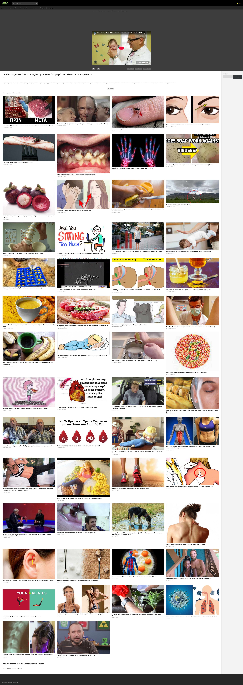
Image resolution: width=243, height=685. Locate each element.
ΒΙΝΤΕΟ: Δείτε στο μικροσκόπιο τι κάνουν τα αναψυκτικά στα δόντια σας (76, 174)
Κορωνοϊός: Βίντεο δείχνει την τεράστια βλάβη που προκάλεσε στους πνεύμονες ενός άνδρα (191, 616)
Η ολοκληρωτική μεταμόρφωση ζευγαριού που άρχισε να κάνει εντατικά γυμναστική (188, 578)
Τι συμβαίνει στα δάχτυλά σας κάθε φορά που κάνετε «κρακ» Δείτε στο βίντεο (132, 168)
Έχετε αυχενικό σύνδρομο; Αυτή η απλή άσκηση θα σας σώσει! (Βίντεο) (185, 544)
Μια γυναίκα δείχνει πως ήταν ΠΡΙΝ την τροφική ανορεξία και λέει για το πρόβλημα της (80, 614)
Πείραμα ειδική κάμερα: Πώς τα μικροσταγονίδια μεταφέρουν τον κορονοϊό (77, 289)
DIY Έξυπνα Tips (33, 7)
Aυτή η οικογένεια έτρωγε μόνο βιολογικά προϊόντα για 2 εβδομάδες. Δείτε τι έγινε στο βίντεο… (137, 251)
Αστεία (14, 7)
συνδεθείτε (19, 668)
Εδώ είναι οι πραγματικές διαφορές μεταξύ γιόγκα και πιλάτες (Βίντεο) (21, 616)
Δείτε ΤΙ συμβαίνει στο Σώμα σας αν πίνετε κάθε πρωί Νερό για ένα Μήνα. (77, 407)
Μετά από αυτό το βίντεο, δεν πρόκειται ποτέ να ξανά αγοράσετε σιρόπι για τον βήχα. (135, 360)
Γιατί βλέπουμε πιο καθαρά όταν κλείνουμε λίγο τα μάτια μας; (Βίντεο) (76, 655)
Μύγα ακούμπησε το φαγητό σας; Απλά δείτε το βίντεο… (18, 162)
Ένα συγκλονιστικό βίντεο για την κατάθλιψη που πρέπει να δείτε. (129, 325)
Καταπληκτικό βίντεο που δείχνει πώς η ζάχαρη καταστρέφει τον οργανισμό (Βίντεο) (25, 408)
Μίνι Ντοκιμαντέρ (43, 7)
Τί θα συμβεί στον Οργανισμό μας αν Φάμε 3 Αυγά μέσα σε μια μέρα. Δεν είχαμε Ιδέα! (134, 576)
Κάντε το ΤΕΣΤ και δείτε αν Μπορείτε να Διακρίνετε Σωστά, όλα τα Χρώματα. (186, 372)
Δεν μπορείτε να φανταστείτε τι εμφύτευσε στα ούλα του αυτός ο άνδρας (76, 532)
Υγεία (20, 7)
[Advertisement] (121, 22)
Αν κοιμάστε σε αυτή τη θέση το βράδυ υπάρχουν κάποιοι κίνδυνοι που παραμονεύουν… (190, 486)
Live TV (3, 7)
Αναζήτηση (225, 74)
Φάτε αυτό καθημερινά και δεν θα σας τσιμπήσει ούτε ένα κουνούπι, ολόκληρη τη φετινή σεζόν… (138, 129)
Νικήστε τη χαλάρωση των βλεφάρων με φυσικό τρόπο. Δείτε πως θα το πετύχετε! (188, 124)
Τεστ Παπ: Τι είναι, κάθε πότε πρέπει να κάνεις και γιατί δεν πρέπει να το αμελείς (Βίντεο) (190, 326)
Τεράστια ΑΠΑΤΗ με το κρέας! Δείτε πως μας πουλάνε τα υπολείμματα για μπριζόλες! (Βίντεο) (28, 125)
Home (9, 7)
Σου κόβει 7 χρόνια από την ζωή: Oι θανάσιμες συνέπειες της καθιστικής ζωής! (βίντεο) (80, 253)
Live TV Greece (37, 664)
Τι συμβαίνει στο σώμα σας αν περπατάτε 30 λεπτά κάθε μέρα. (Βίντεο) (131, 488)
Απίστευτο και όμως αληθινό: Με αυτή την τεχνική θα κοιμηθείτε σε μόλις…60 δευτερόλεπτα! (82, 355)
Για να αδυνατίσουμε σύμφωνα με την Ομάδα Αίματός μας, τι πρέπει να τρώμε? (78, 445)
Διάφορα (51, 7)
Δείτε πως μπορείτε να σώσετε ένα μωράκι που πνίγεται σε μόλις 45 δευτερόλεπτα (188, 251)
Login (239, 3)
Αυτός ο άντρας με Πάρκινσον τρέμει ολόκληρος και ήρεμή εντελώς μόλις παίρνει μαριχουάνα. (28, 446)
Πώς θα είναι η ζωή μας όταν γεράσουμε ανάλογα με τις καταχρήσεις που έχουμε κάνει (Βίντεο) (82, 123)
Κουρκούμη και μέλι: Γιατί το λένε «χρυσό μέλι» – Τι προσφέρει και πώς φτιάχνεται (188, 289)
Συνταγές (25, 7)
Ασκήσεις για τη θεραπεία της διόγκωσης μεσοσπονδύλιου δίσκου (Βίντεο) (23, 253)
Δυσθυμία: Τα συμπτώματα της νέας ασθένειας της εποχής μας (74, 210)
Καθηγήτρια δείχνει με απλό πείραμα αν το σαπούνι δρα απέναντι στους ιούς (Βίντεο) (189, 165)
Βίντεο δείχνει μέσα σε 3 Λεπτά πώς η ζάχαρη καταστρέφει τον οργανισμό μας (78, 580)
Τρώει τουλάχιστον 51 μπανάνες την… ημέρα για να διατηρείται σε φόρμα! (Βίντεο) (79, 498)
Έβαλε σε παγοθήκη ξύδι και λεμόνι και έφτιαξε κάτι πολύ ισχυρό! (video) (22, 288)
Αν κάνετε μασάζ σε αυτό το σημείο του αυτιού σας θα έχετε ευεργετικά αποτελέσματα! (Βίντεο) (28, 580)
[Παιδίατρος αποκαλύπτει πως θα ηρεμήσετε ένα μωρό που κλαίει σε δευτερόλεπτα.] (29, 110)
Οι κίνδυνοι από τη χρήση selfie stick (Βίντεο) (178, 204)
